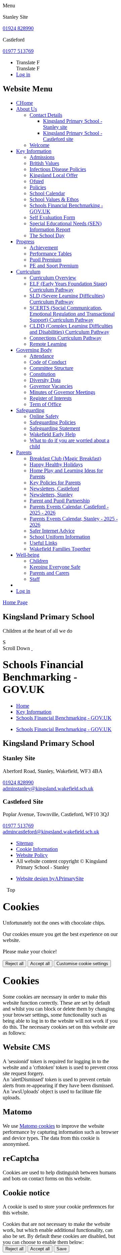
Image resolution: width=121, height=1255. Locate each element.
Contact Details (46, 115)
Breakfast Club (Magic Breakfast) (65, 458)
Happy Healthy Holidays (56, 464)
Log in (23, 74)
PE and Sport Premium (54, 265)
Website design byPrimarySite (50, 878)
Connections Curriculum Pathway (66, 338)
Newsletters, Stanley (51, 494)
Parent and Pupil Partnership (60, 500)
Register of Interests (51, 398)
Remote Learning (48, 344)
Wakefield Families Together (60, 549)
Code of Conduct (48, 362)
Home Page (15, 602)
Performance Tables (51, 253)
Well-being (27, 555)
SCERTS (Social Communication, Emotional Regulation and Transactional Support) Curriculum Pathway (72, 314)
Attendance (42, 356)
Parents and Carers (49, 573)
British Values (44, 163)
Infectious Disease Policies (58, 169)
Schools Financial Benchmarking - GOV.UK (64, 718)
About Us (26, 109)
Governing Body (34, 350)
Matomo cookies (37, 1126)
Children (39, 561)
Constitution (42, 374)
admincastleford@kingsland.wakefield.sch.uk (51, 832)
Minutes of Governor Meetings (62, 392)
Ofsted (37, 181)
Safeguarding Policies (53, 422)
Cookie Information (37, 849)
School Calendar (47, 193)
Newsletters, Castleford (54, 488)
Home (22, 706)
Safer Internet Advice (52, 531)
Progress (25, 241)
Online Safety (44, 416)
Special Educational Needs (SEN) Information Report (66, 226)
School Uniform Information (60, 537)
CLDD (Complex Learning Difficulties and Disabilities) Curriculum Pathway (71, 329)
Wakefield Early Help (53, 434)
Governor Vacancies (51, 386)
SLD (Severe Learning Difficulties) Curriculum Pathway (67, 299)
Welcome (39, 145)
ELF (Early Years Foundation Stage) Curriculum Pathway (68, 287)
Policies (38, 187)
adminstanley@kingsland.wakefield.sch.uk (48, 788)
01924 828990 (18, 28)
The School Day (47, 235)
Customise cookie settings (82, 963)
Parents (24, 452)
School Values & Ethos (54, 199)
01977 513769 (18, 51)
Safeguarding (30, 410)
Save (61, 1248)
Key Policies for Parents (55, 482)
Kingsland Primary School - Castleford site (72, 136)
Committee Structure (51, 368)
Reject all (14, 963)
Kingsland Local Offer (54, 175)
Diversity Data (45, 380)
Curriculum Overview (53, 278)
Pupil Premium (45, 259)
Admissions (42, 157)
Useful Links (43, 543)
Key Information (33, 151)
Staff (35, 579)
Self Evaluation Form (52, 217)
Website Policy (32, 855)
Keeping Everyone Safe (55, 567)
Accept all (40, 963)
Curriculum (28, 271)
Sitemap (24, 843)
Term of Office (45, 404)
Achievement (44, 247)
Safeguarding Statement (55, 428)
